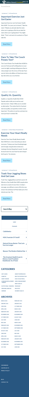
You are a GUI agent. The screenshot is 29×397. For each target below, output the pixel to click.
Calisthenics (7, 231)
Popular (14, 217)
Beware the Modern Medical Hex (14, 251)
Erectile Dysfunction (21, 276)
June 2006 (3, 306)
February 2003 (5, 338)
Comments (14, 226)
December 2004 (5, 314)
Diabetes (3, 276)
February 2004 (5, 325)
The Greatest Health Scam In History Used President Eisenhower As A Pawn (12, 259)
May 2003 (16, 333)
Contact (4, 382)
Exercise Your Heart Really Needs (14, 134)
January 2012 (18, 303)
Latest (14, 222)
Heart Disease (13, 129)
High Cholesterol (20, 278)
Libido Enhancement (20, 281)
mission (4, 365)
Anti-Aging (4, 274)
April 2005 (3, 309)
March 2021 (4, 300)
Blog (2, 379)
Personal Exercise (13, 13)
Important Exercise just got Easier (12, 18)
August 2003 (4, 330)
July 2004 (3, 319)
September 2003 (18, 328)
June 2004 (17, 319)
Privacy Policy (5, 370)
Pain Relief (17, 286)
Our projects (5, 368)
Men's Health (18, 283)
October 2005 (18, 306)
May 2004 (3, 322)
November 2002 (18, 341)
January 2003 (18, 338)
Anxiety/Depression (20, 274)
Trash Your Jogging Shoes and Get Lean (13, 174)
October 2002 (4, 344)
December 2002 (5, 341)
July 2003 (16, 330)
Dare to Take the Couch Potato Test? (13, 58)
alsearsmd (5, 13)
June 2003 (3, 333)
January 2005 (18, 311)
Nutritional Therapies (7, 286)
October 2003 (4, 328)
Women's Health (19, 290)
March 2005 (17, 309)
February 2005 (5, 311)
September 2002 (18, 344)
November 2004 (18, 314)
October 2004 (4, 317)
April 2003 (3, 336)
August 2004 (17, 317)
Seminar (3, 290)
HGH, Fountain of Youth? (11, 237)
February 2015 (18, 300)
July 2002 (3, 347)
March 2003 (17, 336)
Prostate (17, 288)
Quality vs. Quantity (11, 95)
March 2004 (17, 322)
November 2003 (18, 325)
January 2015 (4, 303)
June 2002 (17, 347)
